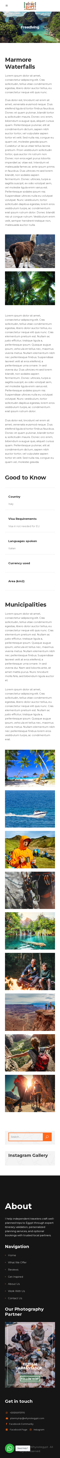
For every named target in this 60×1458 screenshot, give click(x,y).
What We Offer (17, 1262)
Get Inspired (15, 1276)
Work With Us (16, 1291)
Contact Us (15, 1298)
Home (12, 1255)
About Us (14, 1283)
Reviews (13, 1269)
